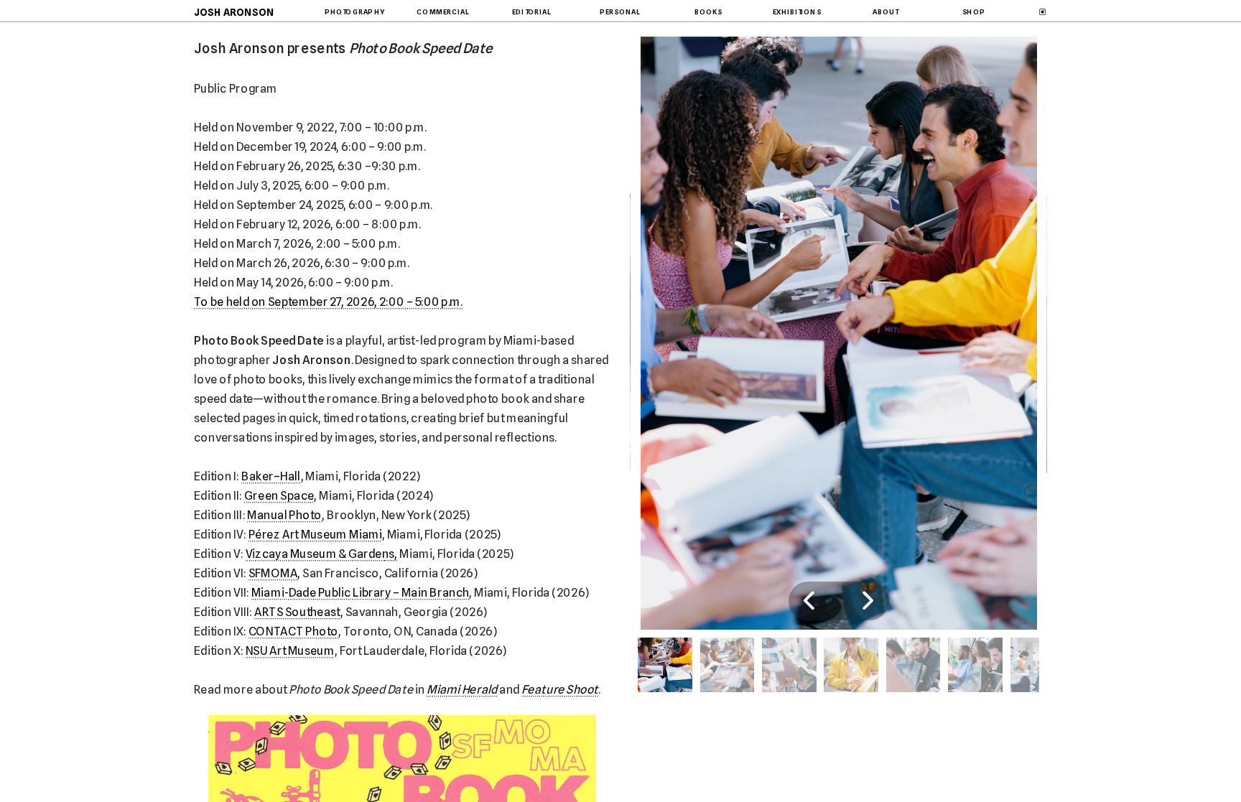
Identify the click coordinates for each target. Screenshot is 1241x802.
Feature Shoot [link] (559, 689)
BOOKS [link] (708, 12)
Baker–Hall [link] (270, 476)
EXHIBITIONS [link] (797, 12)
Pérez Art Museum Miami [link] (315, 534)
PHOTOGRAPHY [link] (355, 12)
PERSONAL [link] (620, 12)
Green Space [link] (279, 495)
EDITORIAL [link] (531, 12)
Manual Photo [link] (284, 515)
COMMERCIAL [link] (443, 12)
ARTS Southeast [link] (297, 612)
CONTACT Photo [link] (293, 631)
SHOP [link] (973, 12)
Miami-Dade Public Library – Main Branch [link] (360, 592)
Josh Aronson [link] (234, 11)
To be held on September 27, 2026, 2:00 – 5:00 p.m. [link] (328, 301)
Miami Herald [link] (462, 689)
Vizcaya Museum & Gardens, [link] (322, 553)
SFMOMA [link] (273, 573)
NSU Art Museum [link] (290, 650)
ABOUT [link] (885, 12)
